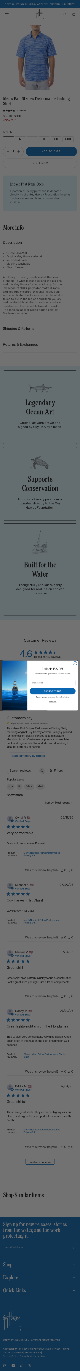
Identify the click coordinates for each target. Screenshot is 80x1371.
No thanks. (52, 701)
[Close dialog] (75, 663)
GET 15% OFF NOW (52, 691)
